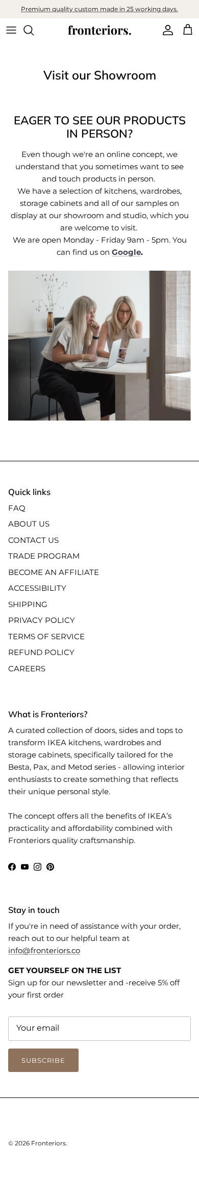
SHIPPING (27, 604)
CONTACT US (33, 540)
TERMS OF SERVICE (46, 636)
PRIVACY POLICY (41, 620)
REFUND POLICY (41, 652)
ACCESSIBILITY (37, 588)
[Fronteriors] (99, 30)
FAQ (17, 508)
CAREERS (26, 668)
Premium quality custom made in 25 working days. (99, 9)
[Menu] (11, 30)
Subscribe (43, 1060)
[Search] (33, 30)
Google (126, 252)
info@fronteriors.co (44, 950)
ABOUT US (28, 524)
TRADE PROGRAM (44, 556)
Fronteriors (48, 1143)
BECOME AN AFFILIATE (53, 572)
